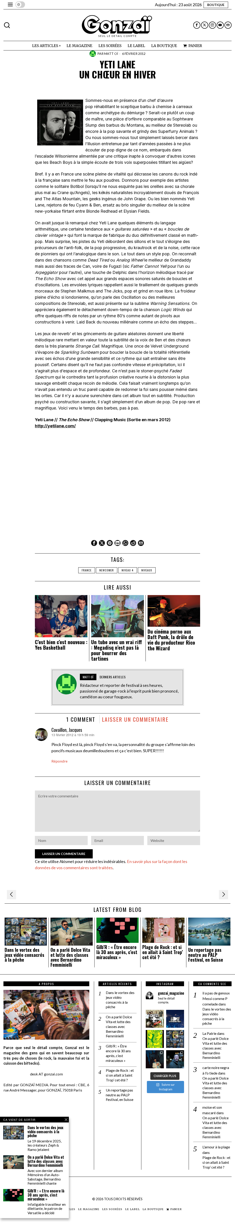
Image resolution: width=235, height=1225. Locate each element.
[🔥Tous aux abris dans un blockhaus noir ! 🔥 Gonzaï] (155, 1039)
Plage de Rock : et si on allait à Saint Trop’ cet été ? (162, 952)
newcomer (106, 570)
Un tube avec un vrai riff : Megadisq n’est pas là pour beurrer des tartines (116, 650)
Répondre (59, 761)
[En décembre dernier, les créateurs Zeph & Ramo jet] (175, 1039)
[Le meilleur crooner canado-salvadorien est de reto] (155, 1059)
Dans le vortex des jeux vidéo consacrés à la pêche (24, 954)
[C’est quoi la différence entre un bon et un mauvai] (175, 1019)
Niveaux (146, 570)
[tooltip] (196, 25)
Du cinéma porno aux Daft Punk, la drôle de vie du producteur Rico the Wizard (171, 640)
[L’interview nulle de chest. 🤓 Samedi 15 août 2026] (155, 1019)
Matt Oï (111, 54)
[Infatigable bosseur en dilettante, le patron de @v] (175, 1059)
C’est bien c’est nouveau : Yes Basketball (61, 644)
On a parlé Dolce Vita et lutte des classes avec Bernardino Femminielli (70, 957)
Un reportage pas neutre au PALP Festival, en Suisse (205, 954)
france (87, 570)
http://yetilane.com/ (55, 425)
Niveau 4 (128, 570)
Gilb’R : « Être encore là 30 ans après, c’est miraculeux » (116, 952)
